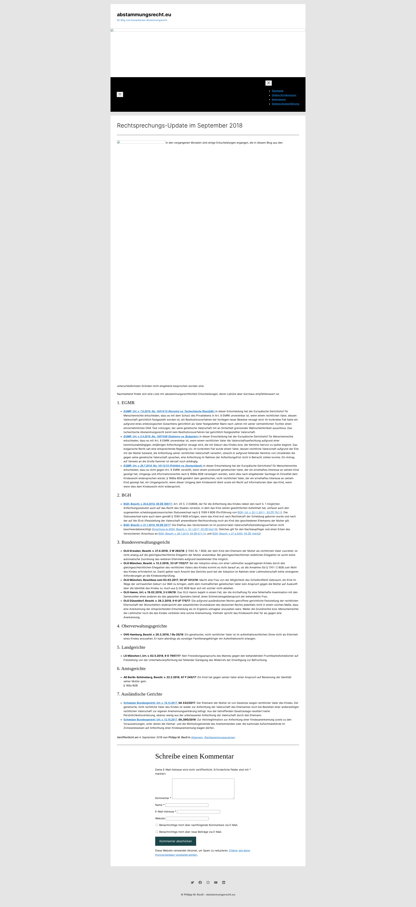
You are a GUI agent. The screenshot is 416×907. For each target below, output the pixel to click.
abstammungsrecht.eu (144, 14)
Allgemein (197, 737)
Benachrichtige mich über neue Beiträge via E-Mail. (190, 831)
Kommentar (163, 798)
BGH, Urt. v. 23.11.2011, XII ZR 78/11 (259, 512)
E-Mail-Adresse (165, 811)
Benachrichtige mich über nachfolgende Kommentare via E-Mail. (198, 825)
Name (159, 804)
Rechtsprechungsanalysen (219, 737)
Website (160, 818)
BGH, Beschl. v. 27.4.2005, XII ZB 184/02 (236, 533)
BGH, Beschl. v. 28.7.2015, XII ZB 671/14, (182, 533)
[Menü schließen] (268, 83)
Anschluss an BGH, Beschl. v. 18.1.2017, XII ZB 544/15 (184, 529)
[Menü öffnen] (120, 94)
